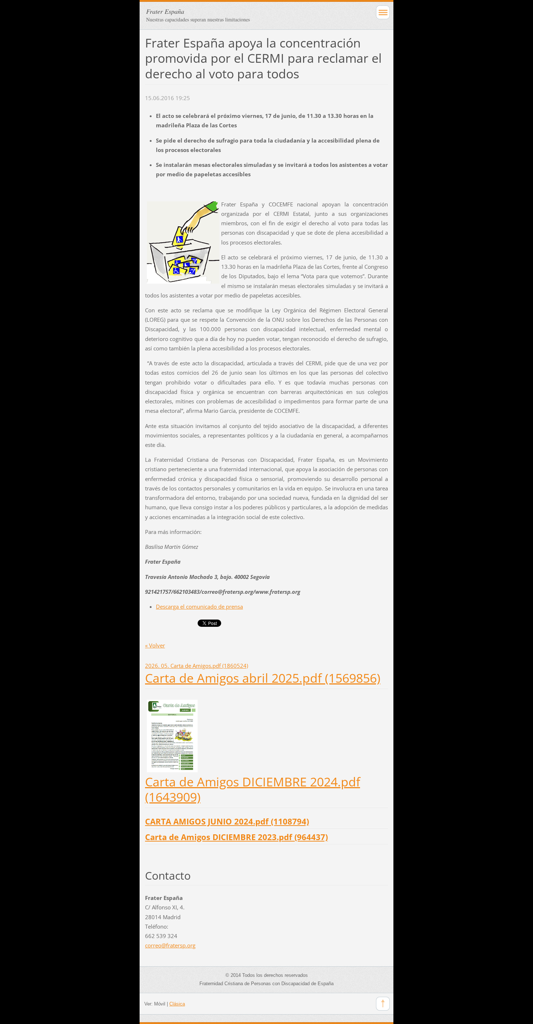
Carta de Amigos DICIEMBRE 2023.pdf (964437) (236, 837)
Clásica (177, 1004)
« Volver (155, 645)
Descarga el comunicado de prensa (199, 606)
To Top (383, 1004)
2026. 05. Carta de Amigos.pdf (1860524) (196, 665)
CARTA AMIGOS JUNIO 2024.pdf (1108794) (227, 821)
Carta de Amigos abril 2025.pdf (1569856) (262, 678)
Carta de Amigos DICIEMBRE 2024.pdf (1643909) (252, 789)
